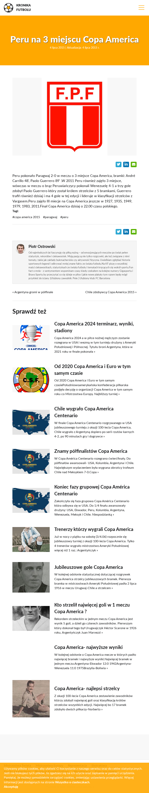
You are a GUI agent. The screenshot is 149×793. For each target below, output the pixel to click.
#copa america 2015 (26, 217)
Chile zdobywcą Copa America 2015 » (111, 292)
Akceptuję (11, 786)
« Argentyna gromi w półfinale (32, 292)
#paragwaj (50, 217)
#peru (64, 217)
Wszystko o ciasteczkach (72, 782)
